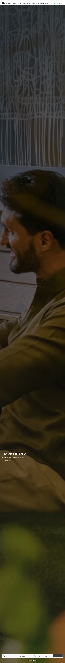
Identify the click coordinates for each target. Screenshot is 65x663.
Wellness (24, 3)
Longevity (28, 3)
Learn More (7, 460)
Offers (38, 3)
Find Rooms (58, 655)
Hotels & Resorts (16, 3)
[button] (9, 656)
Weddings (35, 3)
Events (31, 3)
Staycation (46, 3)
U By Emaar (42, 3)
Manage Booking (59, 0)
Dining (21, 3)
